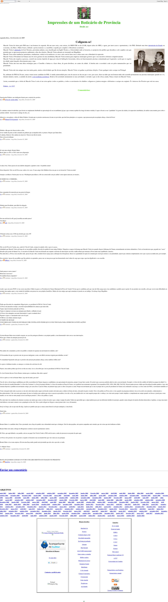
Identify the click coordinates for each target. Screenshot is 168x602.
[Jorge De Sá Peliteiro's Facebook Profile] (52, 533)
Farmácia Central (84, 564)
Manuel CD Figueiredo (11, 119)
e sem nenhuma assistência (40, 77)
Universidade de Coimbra (115, 561)
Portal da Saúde (115, 529)
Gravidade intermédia (84, 538)
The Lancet (115, 552)
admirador (17, 50)
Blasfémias (84, 567)
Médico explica (84, 557)
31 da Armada (84, 570)
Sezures (84, 531)
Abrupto (84, 544)
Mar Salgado (84, 548)
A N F (115, 558)
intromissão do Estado (155, 45)
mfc (6, 223)
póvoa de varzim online (11, 100)
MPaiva (7, 260)
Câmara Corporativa (84, 573)
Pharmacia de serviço (84, 561)
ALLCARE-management (84, 551)
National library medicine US (115, 555)
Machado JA (84, 528)
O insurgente (84, 577)
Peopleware (84, 583)
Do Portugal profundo (84, 541)
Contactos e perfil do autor (53, 572)
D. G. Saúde (115, 526)
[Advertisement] (84, 597)
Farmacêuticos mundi (115, 573)
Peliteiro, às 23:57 (9, 86)
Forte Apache (84, 580)
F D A (115, 539)
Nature (115, 545)
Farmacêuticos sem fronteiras (115, 570)
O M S (115, 535)
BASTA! (7, 462)
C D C (115, 542)
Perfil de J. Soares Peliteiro (52, 531)
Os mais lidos (52, 558)
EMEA (115, 532)
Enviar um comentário (13, 470)
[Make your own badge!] (52, 534)
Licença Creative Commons (115, 590)
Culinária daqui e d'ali (84, 535)
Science (115, 548)
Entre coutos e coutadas (84, 554)
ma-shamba (84, 586)
